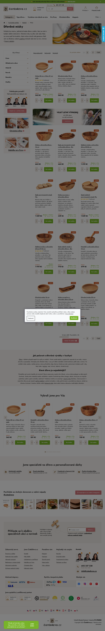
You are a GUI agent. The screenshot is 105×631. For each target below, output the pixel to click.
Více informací (69, 314)
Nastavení (31, 318)
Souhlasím (74, 318)
